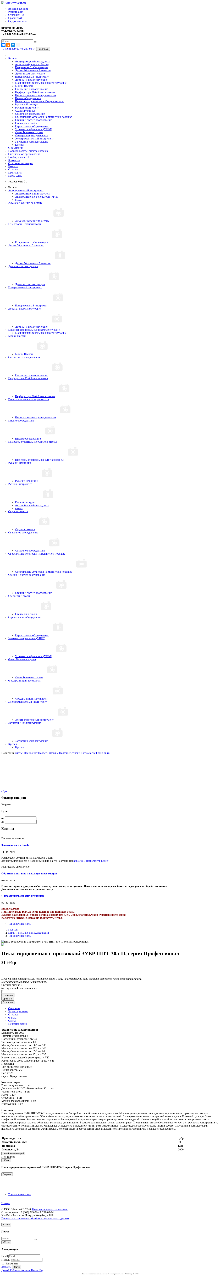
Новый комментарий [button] (13, 1153)
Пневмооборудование (28, 98)
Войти (16, 1267)
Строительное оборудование (32, 126)
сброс (4, 791)
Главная (13, 929)
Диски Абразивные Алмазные (33, 70)
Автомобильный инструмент (32, 505)
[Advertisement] (18, 772)
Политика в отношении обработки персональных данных (35, 1218)
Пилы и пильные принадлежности (35, 95)
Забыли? (6, 1266)
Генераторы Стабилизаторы (31, 67)
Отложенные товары (20, 163)
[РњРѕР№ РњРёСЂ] (13, 45)
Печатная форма (17, 1023)
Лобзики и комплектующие (31, 79)
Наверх (5, 1203)
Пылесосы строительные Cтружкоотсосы (39, 101)
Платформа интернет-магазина (94, 1274)
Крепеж (19, 144)
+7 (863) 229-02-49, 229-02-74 (18, 48)
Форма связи (102, 752)
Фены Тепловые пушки (29, 132)
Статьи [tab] (12, 1020)
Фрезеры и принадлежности (31, 135)
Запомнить (11, 1263)
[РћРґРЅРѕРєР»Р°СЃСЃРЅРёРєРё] (8, 45)
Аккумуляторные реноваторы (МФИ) (37, 196)
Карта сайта (15, 175)
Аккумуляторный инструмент (32, 61)
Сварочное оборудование (30, 113)
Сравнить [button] (8, 998)
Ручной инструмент (26, 107)
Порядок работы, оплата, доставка (28, 150)
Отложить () (16, 14)
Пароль (5, 1259)
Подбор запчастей (18, 157)
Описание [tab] (14, 1008)
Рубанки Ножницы (26, 104)
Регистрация (15, 11)
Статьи (19, 752)
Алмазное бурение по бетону (32, 64)
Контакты (14, 160)
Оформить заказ (17, 21)
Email (4, 1256)
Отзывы (13, 169)
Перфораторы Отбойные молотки (35, 92)
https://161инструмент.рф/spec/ (90, 860)
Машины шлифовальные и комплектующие (41, 82)
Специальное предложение (24, 154)
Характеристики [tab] (18, 1011)
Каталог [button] (13, 58)
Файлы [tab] (12, 1017)
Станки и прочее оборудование (33, 119)
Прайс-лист (15, 172)
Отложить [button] (8, 1002)
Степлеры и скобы (26, 123)
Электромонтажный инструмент (34, 138)
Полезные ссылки (69, 752)
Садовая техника (25, 110)
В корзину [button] (8, 995)
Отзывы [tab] (13, 1014)
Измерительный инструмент (32, 76)
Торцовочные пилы (19, 923)
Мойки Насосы (24, 85)
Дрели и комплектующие (30, 73)
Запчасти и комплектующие (31, 141)
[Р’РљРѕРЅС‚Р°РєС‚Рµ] (3, 45)
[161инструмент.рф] (13, 2)
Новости (13, 166)
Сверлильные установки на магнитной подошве (43, 116)
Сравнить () (15, 18)
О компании (15, 147)
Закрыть (7, 1174)
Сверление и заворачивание (31, 89)
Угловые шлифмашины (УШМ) (33, 129)
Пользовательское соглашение (50, 1209)
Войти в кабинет (18, 8)
